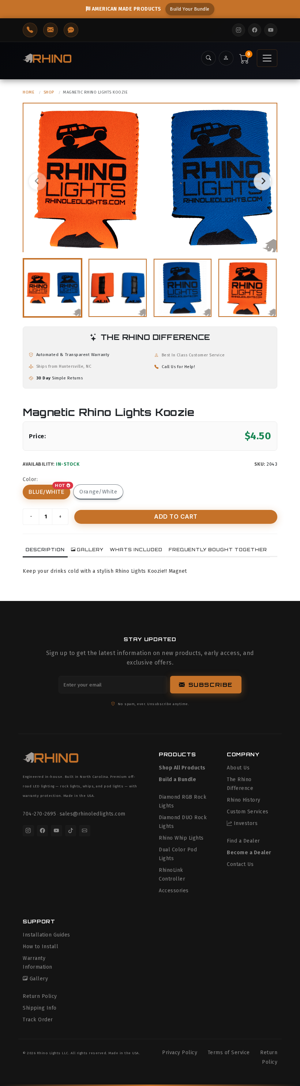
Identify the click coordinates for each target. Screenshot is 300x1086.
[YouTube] (270, 30)
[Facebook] (254, 30)
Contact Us (240, 864)
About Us (238, 768)
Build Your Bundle (190, 9)
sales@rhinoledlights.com (92, 814)
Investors (246, 823)
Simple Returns (59, 378)
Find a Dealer (243, 841)
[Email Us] (50, 30)
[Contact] (71, 30)
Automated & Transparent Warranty (73, 354)
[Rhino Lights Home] (47, 58)
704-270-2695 (39, 814)
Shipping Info (40, 1008)
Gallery (39, 979)
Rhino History (243, 800)
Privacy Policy (179, 1052)
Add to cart (176, 516)
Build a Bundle (177, 779)
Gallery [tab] (90, 549)
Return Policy (40, 996)
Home (28, 92)
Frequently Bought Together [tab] (218, 549)
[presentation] (37, 181)
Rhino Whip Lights (181, 838)
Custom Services (248, 812)
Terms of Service (229, 1052)
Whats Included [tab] (136, 549)
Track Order (38, 1020)
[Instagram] (238, 30)
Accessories (174, 891)
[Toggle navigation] (267, 58)
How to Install (40, 946)
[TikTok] (70, 830)
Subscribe (210, 684)
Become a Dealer (249, 852)
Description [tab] (45, 549)
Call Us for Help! (178, 366)
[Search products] (208, 58)
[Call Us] (30, 30)
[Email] (84, 830)
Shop (49, 92)
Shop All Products (182, 768)
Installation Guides (46, 935)
